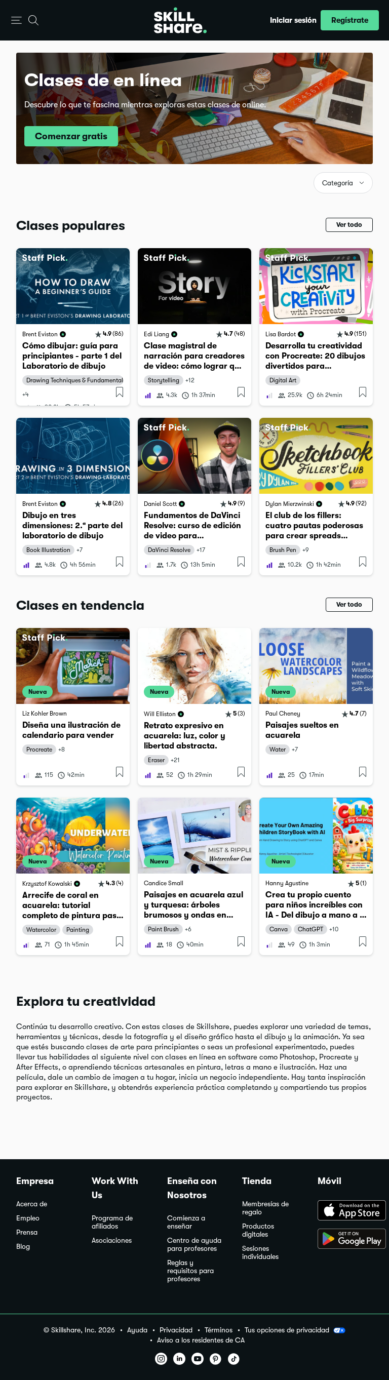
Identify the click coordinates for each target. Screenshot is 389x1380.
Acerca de (31, 1204)
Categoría (337, 183)
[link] (73, 327)
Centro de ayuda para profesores (194, 1244)
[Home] (180, 20)
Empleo (28, 1218)
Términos (218, 1330)
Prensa (26, 1232)
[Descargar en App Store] (345, 1211)
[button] (16, 20)
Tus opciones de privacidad (287, 1330)
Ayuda (137, 1330)
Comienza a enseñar (186, 1222)
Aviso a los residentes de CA (201, 1340)
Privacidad (176, 1330)
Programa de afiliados (112, 1222)
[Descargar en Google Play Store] (345, 1240)
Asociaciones (112, 1240)
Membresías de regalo (265, 1208)
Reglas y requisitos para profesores (190, 1271)
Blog (23, 1246)
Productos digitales (258, 1230)
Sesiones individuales (260, 1252)
